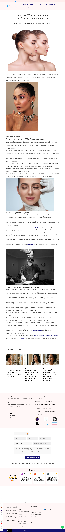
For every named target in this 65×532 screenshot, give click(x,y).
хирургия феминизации (37, 330)
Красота (45, 4)
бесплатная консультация (39, 335)
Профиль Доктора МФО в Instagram (17, 329)
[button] (26, 4)
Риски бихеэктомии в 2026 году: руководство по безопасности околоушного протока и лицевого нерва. (13, 372)
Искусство (32, 4)
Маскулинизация (26, 7)
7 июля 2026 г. (28, 367)
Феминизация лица (40, 23)
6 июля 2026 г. (46, 367)
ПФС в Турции (13, 216)
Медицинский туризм (48, 23)
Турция (14, 78)
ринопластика (42, 159)
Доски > (1, 513)
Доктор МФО (25, 4)
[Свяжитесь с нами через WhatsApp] (62, 527)
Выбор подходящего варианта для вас (13, 136)
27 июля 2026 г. (9, 367)
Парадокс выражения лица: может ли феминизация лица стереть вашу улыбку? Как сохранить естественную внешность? (50, 374)
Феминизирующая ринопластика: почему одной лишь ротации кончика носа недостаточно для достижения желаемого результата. (32, 374)
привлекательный (31, 244)
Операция (39, 4)
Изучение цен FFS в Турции (12, 135)
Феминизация (52, 4)
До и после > (1, 528)
